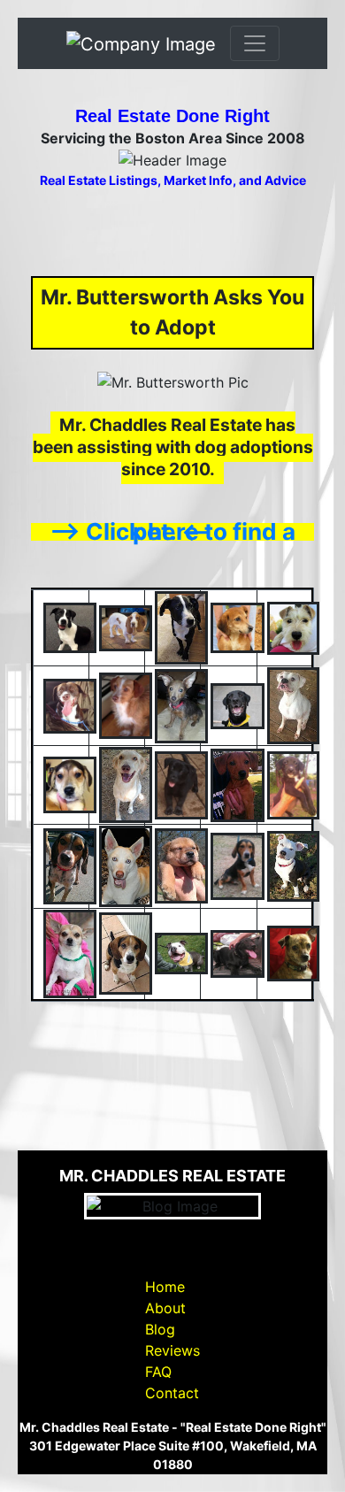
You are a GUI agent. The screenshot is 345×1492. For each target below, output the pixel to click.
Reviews (172, 1350)
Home (165, 1287)
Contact (172, 1393)
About (165, 1308)
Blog (160, 1329)
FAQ (158, 1371)
